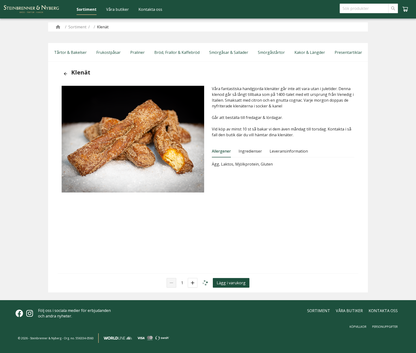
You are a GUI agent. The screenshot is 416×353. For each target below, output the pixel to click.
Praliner (137, 52)
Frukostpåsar (108, 52)
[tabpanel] (283, 164)
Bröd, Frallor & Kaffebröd (177, 52)
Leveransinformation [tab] (289, 151)
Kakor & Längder (309, 52)
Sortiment (87, 9)
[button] (65, 74)
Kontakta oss (150, 9)
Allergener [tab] (221, 151)
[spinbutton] (182, 283)
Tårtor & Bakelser (70, 52)
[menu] (119, 9)
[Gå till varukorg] (405, 9)
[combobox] (364, 8)
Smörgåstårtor (271, 52)
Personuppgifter (385, 326)
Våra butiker (117, 9)
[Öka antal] (192, 283)
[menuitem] (86, 9)
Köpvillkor (358, 326)
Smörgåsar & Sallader (228, 52)
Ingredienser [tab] (250, 151)
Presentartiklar (348, 52)
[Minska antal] (171, 283)
